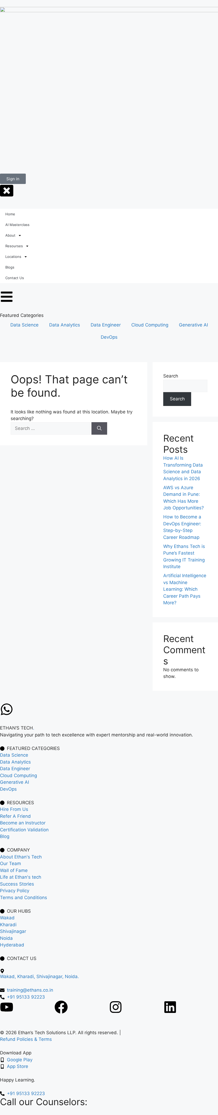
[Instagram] (115, 1007)
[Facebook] (61, 1007)
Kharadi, (26, 976)
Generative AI (193, 325)
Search (170, 376)
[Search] (99, 428)
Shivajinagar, (50, 976)
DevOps (109, 337)
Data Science (24, 325)
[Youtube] (6, 1007)
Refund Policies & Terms (26, 1039)
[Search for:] (51, 428)
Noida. (72, 976)
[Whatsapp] (6, 709)
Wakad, (8, 976)
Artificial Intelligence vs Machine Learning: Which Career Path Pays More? (184, 589)
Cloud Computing (149, 325)
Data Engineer (106, 325)
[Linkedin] (170, 1007)
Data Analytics (64, 325)
